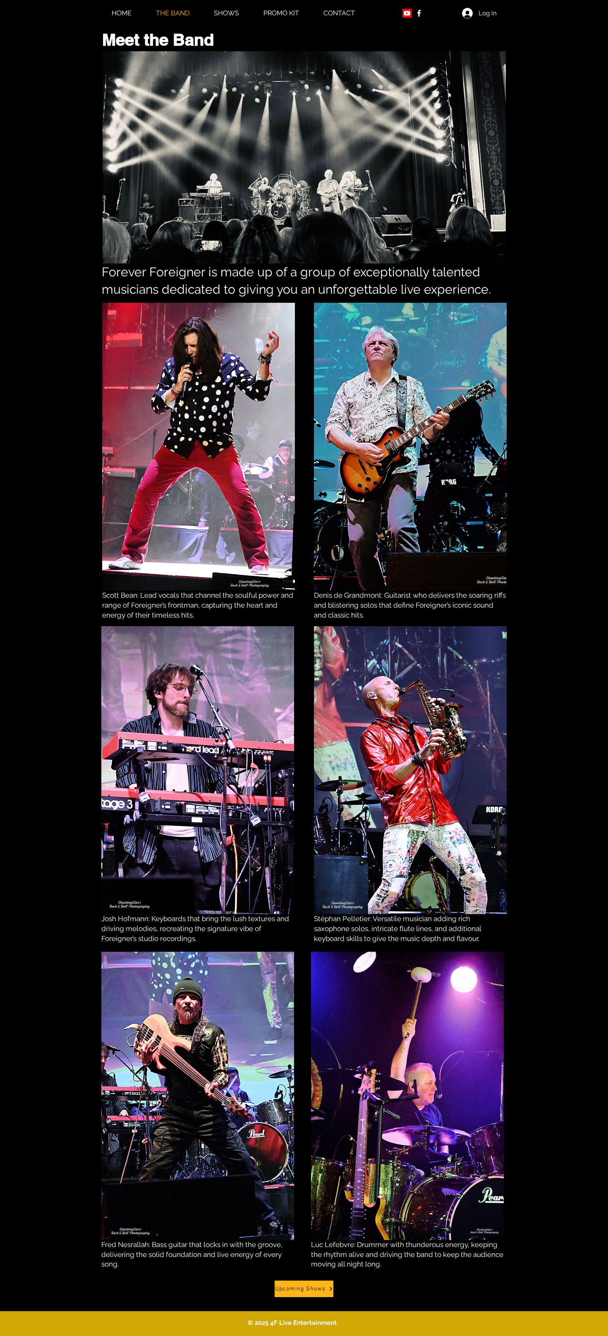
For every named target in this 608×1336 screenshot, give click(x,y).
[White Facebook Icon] (419, 13)
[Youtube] (407, 13)
